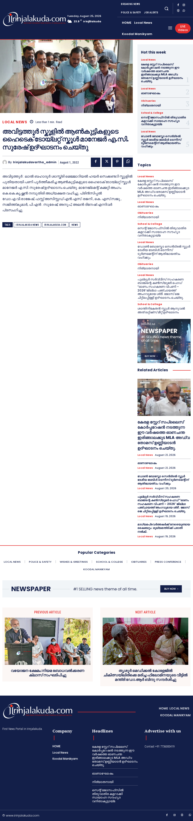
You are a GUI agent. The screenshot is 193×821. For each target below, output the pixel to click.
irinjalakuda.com (55, 225)
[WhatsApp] (184, 11)
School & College (152, 113)
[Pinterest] (117, 162)
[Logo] (21, 19)
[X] (106, 162)
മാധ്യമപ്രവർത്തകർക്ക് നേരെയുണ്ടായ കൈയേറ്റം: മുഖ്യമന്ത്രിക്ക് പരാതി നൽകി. (163, 528)
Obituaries (148, 101)
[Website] (178, 11)
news (75, 225)
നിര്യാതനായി (151, 105)
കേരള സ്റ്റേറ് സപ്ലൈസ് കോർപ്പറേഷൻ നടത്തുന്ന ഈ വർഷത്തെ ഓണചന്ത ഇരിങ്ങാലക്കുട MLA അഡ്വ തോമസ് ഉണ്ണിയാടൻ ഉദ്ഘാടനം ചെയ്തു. (162, 72)
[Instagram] (184, 5)
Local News (14, 122)
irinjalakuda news (27, 225)
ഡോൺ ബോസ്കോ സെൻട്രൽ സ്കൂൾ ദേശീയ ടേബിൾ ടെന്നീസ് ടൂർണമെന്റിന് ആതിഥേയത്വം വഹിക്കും (161, 141)
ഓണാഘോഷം (150, 93)
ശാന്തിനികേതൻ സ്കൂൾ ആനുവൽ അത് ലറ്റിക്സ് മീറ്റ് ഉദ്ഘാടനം (161, 310)
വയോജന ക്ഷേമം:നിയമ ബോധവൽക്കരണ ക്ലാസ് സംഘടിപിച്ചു (47, 672)
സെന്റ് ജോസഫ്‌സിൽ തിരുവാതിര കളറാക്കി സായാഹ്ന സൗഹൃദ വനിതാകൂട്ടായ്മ (163, 120)
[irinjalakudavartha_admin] (5, 162)
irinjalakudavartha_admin (34, 162)
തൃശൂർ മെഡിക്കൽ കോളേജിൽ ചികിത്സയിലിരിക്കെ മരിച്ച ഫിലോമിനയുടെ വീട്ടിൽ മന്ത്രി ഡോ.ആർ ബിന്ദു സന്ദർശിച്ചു (145, 675)
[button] (166, 8)
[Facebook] (178, 5)
